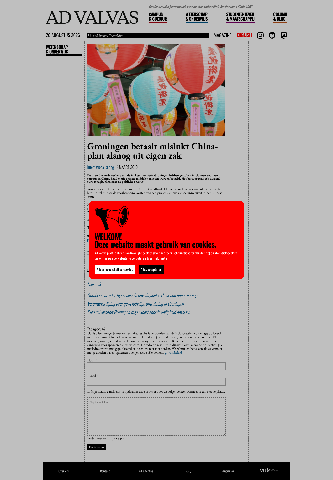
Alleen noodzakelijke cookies (115, 269)
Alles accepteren (151, 269)
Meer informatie (157, 258)
